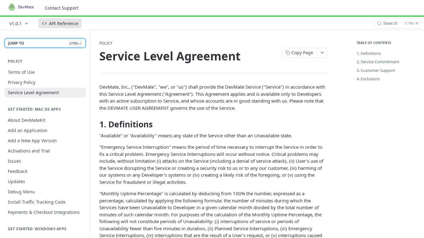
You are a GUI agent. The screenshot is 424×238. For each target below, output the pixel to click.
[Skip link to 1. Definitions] (95, 124)
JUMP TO (44, 43)
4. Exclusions (368, 79)
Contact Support (62, 8)
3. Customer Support (376, 70)
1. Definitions (369, 53)
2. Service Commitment (378, 61)
